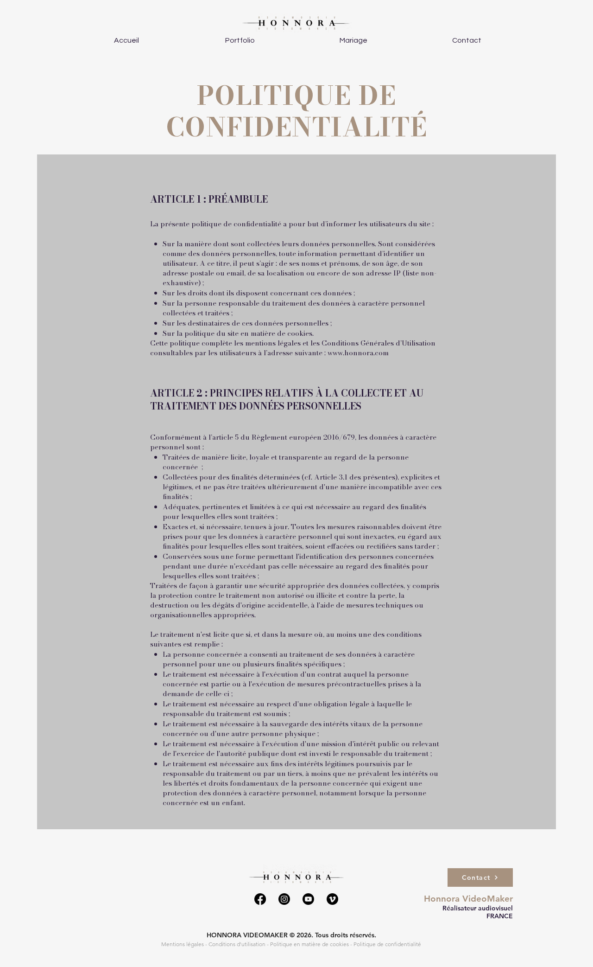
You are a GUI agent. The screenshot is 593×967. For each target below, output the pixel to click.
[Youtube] (308, 899)
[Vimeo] (332, 899)
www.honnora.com (358, 352)
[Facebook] (260, 899)
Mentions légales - (184, 944)
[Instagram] (284, 899)
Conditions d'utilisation (236, 944)
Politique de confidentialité (387, 944)
